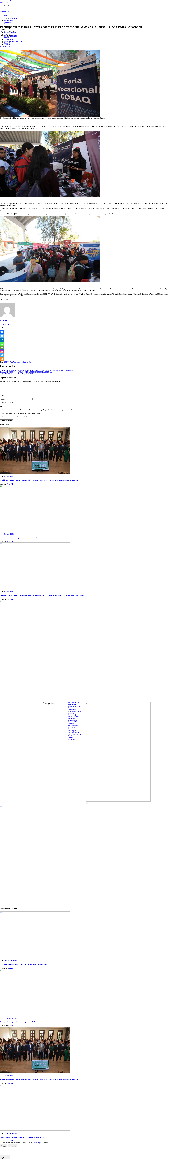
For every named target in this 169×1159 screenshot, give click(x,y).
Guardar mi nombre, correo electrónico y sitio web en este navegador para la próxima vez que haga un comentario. (37, 410)
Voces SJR (7, 17)
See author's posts (5, 324)
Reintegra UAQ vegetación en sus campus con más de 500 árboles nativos (24, 1022)
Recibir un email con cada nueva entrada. (15, 417)
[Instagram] (2, 351)
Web (1, 406)
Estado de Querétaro (74, 715)
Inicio (5, 15)
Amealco (8, 38)
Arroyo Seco (72, 704)
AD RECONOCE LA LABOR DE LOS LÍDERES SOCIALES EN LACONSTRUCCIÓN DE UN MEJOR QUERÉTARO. (26, 373)
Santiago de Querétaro (75, 734)
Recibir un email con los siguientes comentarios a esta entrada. (21, 413)
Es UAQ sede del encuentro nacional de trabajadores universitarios (22, 1137)
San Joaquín (72, 731)
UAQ (7, 34)
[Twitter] (2, 336)
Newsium (36, 1143)
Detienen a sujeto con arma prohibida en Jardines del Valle (19, 538)
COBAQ (6, 362)
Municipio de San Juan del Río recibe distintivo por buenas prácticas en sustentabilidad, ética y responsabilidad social (39, 480)
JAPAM (7, 43)
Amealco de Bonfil (74, 702)
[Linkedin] (2, 340)
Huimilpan (71, 718)
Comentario (4, 395)
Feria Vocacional (15, 362)
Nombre (3, 399)
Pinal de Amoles (73, 729)
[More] (2, 359)
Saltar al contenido (5, 1)
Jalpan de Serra (73, 720)
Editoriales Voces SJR (75, 711)
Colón (70, 708)
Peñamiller (71, 727)
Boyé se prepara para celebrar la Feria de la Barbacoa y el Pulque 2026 (23, 964)
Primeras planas (9, 24)
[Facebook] (2, 332)
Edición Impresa (13, 18)
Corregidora (72, 709)
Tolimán (70, 738)
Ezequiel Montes (73, 716)
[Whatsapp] (2, 344)
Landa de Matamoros (74, 722)
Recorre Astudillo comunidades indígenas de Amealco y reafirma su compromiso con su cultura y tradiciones (36, 370)
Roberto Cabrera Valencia (13, 41)
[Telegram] (2, 355)
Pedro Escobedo (73, 725)
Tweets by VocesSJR (6, 2)
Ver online (3, 46)
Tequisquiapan (72, 736)
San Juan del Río (9, 20)
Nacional (71, 723)
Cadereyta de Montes (74, 706)
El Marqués (71, 713)
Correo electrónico (6, 402)
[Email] (2, 347)
